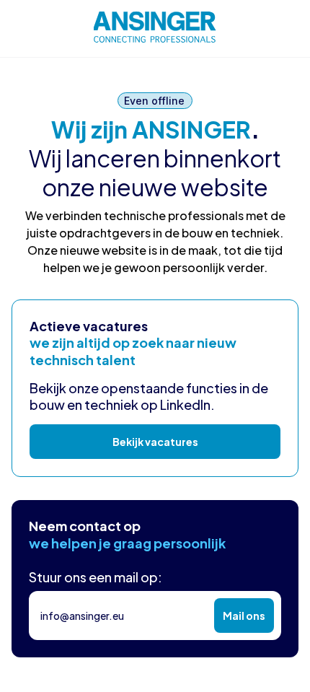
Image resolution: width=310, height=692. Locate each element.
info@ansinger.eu (82, 615)
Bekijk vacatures (155, 441)
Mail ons (244, 615)
